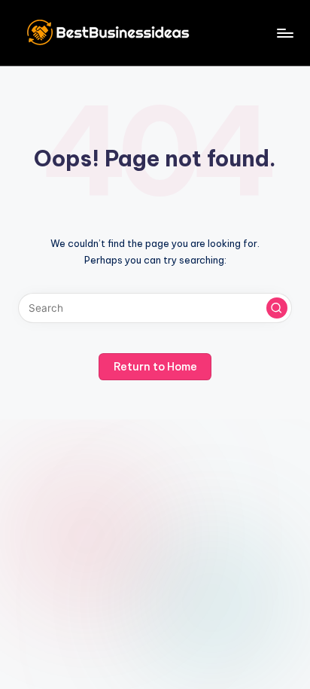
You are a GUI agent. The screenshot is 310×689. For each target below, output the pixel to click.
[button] (276, 308)
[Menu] (284, 33)
